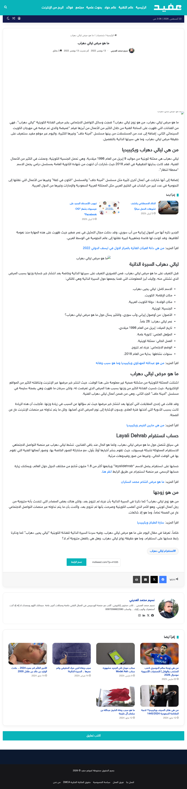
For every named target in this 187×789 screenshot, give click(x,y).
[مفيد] (167, 8)
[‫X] (148, 615)
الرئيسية (141, 8)
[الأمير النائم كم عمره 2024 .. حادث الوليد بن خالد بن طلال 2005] (27, 654)
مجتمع (80, 8)
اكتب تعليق (94, 736)
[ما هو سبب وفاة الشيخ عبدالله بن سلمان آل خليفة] (115, 696)
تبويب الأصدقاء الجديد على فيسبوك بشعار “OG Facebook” (83, 209)
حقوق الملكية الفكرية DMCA (77, 782)
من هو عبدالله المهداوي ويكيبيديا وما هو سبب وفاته (130, 363)
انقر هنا (107, 472)
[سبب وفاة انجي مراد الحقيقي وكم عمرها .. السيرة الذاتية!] (71, 654)
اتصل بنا (130, 782)
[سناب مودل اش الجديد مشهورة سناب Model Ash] (115, 654)
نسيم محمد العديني (119, 51)
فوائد (69, 8)
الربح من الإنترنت (53, 8)
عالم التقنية (126, 8)
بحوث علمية (94, 8)
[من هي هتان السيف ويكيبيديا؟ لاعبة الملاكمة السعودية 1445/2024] (159, 696)
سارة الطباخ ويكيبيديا (150, 523)
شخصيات (100, 35)
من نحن (57, 782)
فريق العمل (118, 782)
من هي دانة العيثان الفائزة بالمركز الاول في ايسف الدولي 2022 (123, 248)
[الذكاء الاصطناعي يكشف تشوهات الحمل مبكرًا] (168, 207)
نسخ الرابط (76, 562)
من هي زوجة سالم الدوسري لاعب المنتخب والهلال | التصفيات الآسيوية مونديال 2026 (160, 672)
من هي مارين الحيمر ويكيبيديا (145, 426)
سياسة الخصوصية (101, 782)
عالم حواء (110, 8)
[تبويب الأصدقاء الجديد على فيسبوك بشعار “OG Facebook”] (109, 207)
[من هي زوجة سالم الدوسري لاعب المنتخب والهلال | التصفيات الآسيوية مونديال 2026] (159, 654)
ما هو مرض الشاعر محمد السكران (142, 482)
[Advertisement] (93, 80)
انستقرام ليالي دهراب (162, 551)
